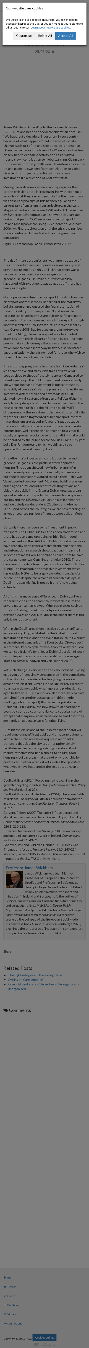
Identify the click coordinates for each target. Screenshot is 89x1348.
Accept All (65, 36)
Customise (24, 36)
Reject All (45, 36)
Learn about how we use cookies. (51, 27)
